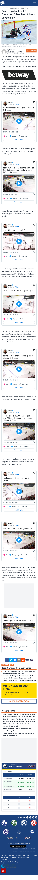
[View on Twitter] (34, 103)
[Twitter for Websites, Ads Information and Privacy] (33, 132)
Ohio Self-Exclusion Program (11, 862)
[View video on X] (19, 121)
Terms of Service (17, 851)
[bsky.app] (15, 660)
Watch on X (29, 115)
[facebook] (7, 660)
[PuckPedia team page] (31, 660)
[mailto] (19, 660)
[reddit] (23, 660)
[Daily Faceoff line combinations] (27, 660)
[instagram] (30, 817)
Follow (17, 104)
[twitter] (11, 660)
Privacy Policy (8, 851)
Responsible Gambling (29, 851)
